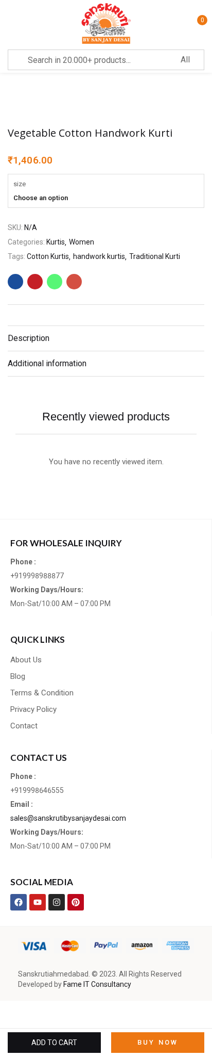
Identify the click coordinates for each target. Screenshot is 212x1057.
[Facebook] (18, 902)
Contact (24, 725)
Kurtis (55, 242)
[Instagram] (56, 902)
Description (28, 338)
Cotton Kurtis (48, 256)
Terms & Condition (42, 692)
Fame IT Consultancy (97, 984)
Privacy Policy (33, 709)
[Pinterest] (75, 902)
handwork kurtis (99, 256)
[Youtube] (37, 902)
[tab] (106, 338)
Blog (17, 676)
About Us (26, 659)
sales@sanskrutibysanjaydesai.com (68, 818)
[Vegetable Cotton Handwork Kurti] (15, 281)
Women (81, 242)
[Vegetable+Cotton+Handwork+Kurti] (35, 281)
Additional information (47, 363)
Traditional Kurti (154, 256)
